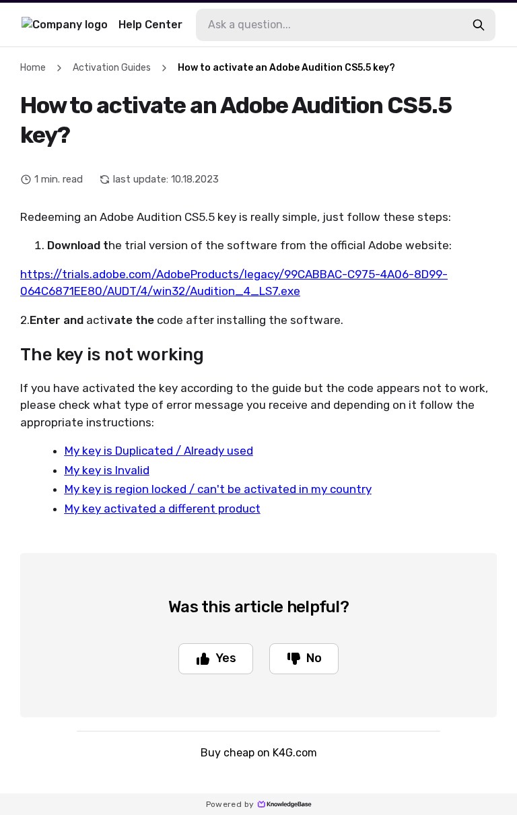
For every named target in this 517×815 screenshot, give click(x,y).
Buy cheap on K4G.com (259, 752)
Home (33, 67)
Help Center (150, 24)
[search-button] (478, 25)
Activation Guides (112, 67)
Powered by (230, 804)
